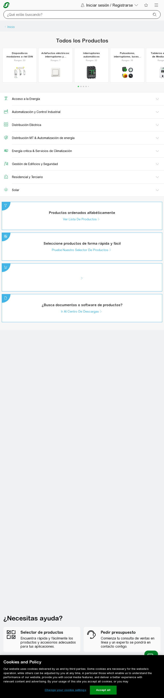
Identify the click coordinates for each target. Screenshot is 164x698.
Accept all (103, 690)
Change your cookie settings (65, 690)
